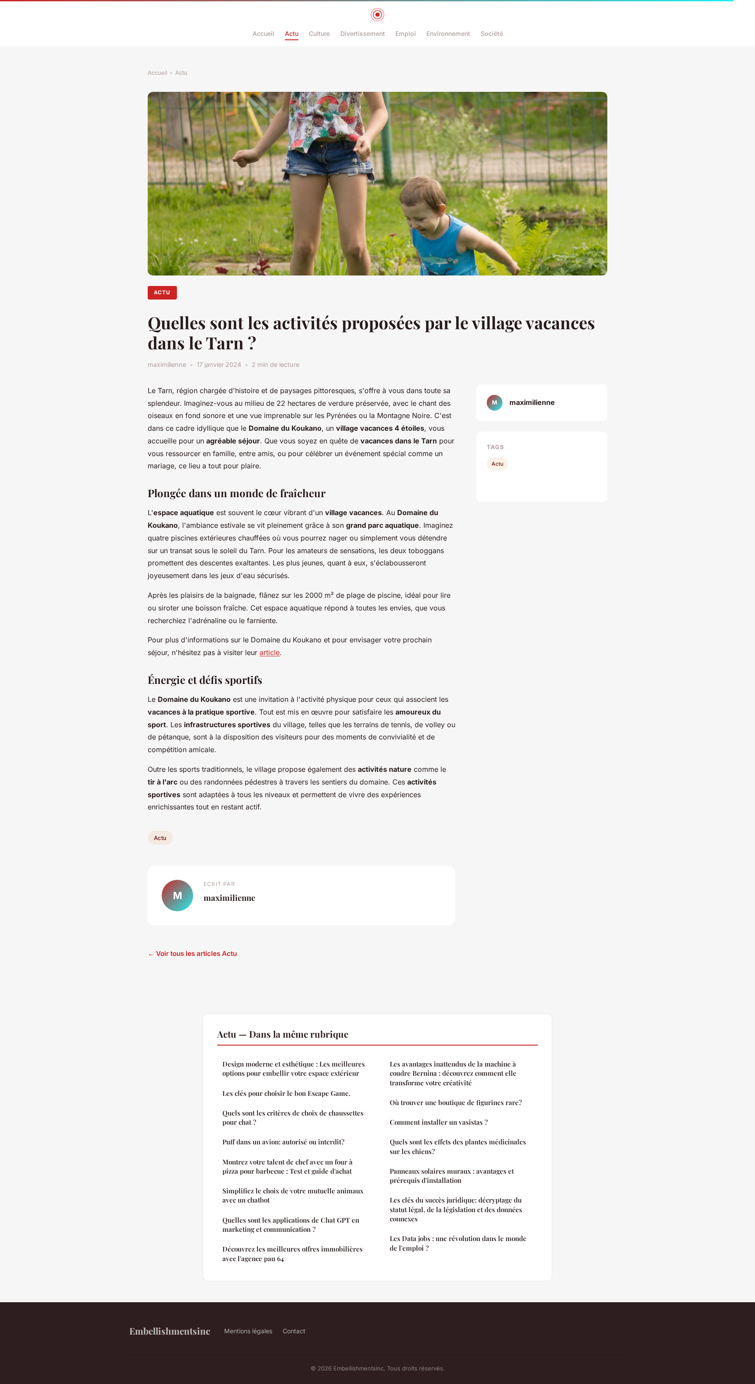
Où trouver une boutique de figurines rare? (456, 1102)
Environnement (448, 33)
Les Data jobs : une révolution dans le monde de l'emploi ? (458, 1243)
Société (492, 33)
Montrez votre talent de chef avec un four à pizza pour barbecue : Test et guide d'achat (287, 1166)
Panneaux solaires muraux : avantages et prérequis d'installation (452, 1176)
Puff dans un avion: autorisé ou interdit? (283, 1141)
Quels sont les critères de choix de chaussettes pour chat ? (293, 1117)
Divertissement (362, 33)
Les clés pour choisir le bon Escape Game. (286, 1093)
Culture (319, 33)
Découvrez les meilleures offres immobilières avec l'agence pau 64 (292, 1253)
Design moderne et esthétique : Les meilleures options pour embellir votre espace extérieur (293, 1068)
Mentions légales (248, 1331)
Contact (294, 1331)
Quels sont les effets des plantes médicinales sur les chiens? (458, 1146)
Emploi (405, 33)
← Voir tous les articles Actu (192, 953)
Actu (291, 33)
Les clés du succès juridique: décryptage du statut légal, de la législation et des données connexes (456, 1209)
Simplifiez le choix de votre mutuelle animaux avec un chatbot (293, 1195)
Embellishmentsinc (169, 1331)
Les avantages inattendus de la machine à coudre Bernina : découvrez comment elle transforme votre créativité (453, 1073)
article (270, 652)
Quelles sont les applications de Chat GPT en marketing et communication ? (290, 1225)
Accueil (263, 33)
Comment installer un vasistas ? (439, 1122)
